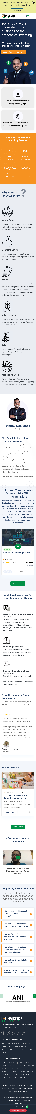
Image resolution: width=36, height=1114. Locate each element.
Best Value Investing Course (16, 552)
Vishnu (22, 793)
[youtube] (23, 1033)
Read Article (9, 812)
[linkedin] (8, 1033)
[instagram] (18, 1033)
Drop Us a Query (18, 1111)
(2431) (14, 562)
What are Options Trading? (12, 1074)
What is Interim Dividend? (17, 1077)
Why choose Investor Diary (11, 194)
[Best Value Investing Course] (18, 546)
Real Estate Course (16, 1049)
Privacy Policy (22, 1085)
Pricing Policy (12, 1088)
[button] (33, 2)
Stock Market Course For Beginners (13, 1043)
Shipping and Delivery (21, 1091)
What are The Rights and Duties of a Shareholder (18, 1071)
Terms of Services (9, 1085)
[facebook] (4, 1033)
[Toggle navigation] (32, 17)
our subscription (17, 8)
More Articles (18, 827)
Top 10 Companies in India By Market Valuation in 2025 (16, 798)
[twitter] (13, 1033)
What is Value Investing (9, 1063)
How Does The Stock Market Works (18, 1068)
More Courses (18, 583)
